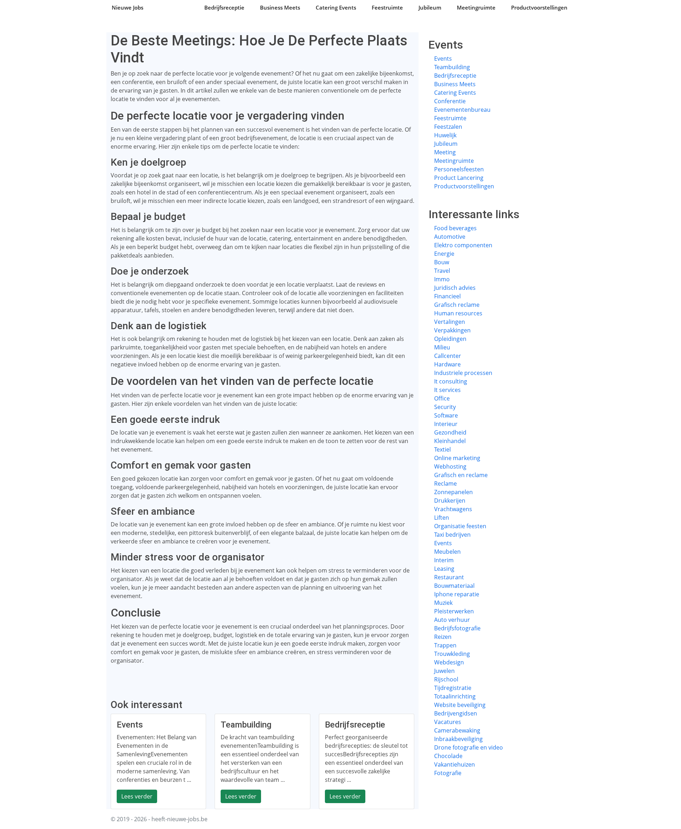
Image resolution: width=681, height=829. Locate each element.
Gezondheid (450, 432)
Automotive (449, 237)
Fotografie (447, 773)
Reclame (445, 483)
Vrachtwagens (453, 509)
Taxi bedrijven (452, 534)
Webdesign (449, 662)
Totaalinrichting (455, 696)
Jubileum (430, 7)
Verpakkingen (452, 330)
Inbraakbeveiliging (458, 739)
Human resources (458, 313)
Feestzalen (448, 127)
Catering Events (336, 7)
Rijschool (446, 679)
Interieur (446, 424)
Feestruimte (387, 7)
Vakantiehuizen (454, 764)
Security (445, 407)
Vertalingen (449, 322)
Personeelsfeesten (459, 169)
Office (442, 398)
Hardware (447, 364)
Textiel (442, 449)
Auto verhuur (452, 620)
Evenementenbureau (462, 110)
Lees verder (137, 796)
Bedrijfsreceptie (224, 7)
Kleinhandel (450, 441)
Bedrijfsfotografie (457, 628)
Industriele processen (463, 373)
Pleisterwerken (454, 611)
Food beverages (455, 228)
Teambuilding (452, 67)
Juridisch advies (455, 288)
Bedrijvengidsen (455, 713)
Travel (442, 271)
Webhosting (450, 466)
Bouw (441, 262)
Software (446, 415)
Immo (442, 279)
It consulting (450, 381)
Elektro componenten (463, 245)
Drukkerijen (449, 500)
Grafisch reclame (457, 305)
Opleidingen (450, 339)
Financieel (447, 296)
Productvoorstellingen (539, 7)
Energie (444, 254)
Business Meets (280, 7)
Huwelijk (445, 135)
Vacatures (447, 722)
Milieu (442, 347)
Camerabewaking (457, 730)
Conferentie (450, 101)
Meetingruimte (476, 7)
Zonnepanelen (453, 492)
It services (447, 390)
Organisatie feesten (460, 526)
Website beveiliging (460, 705)
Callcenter (447, 356)
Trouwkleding (452, 654)
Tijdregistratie (452, 688)
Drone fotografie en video (468, 747)
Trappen (445, 645)
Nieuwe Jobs (127, 7)
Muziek (443, 603)
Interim (444, 560)
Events (443, 58)
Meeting (445, 152)
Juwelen (444, 671)
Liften (441, 517)
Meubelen (447, 552)
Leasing (444, 569)
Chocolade (448, 756)
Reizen (443, 637)
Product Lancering (458, 178)
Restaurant (449, 577)
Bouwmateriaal (454, 586)
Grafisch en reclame (461, 475)
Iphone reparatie (456, 594)
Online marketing (457, 458)
